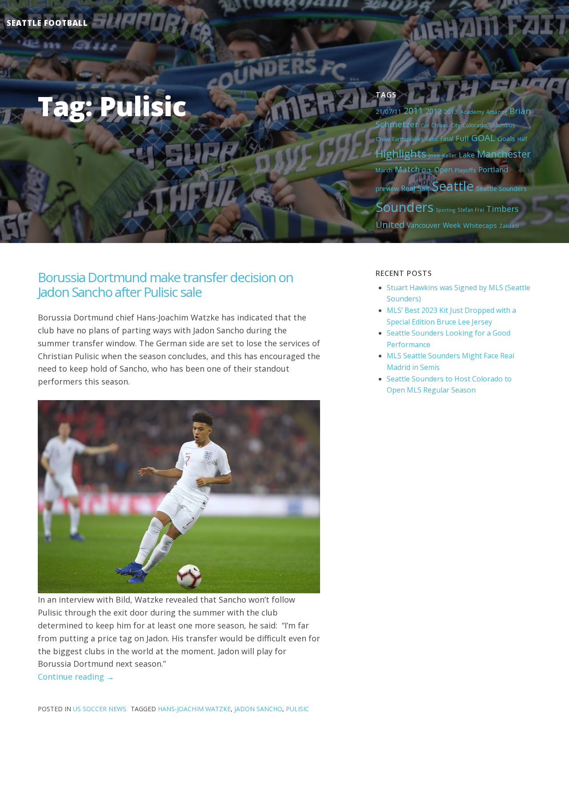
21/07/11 (388, 111)
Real (408, 188)
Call (425, 125)
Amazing (496, 111)
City (455, 125)
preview (387, 188)
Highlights (401, 153)
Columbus (502, 125)
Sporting (445, 210)
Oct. (427, 170)
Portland (493, 169)
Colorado (474, 125)
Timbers (502, 208)
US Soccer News (99, 709)
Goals (506, 138)
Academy (472, 112)
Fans (432, 138)
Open (443, 169)
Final (446, 138)
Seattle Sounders (501, 188)
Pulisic (297, 709)
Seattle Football (47, 23)
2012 (433, 111)
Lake (467, 155)
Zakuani (509, 225)
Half (522, 138)
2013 (451, 111)
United (390, 224)
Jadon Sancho (258, 709)
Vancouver (424, 225)
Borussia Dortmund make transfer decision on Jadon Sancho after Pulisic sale (165, 284)
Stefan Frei (470, 209)
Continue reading (76, 676)
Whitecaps (480, 225)
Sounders (404, 207)
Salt (423, 188)
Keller (449, 155)
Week (452, 225)
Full (462, 138)
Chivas (440, 125)
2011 (413, 111)
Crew (383, 139)
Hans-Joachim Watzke (194, 709)
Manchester (504, 153)
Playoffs (465, 170)
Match (407, 168)
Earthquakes (408, 138)
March (384, 170)
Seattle (453, 186)
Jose (434, 155)
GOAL (483, 137)
